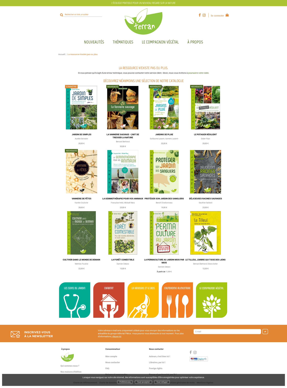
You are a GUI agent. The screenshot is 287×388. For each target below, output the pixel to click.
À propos (195, 41)
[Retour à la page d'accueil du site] (143, 21)
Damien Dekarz (123, 264)
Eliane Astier (213, 264)
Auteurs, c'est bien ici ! (159, 356)
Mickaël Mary (129, 203)
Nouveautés (94, 41)
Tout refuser (162, 382)
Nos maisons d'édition (71, 372)
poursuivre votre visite (198, 73)
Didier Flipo (205, 139)
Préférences (124, 382)
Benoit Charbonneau (164, 203)
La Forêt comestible (122, 259)
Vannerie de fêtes (81, 198)
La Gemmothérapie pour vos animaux (122, 198)
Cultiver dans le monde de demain (81, 259)
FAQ (107, 368)
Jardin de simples (81, 134)
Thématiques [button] (123, 41)
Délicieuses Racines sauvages (205, 198)
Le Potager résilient (205, 134)
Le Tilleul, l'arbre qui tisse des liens (205, 259)
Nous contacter (112, 362)
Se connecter (217, 15)
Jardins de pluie (164, 134)
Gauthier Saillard (205, 203)
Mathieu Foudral (81, 264)
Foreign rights (155, 368)
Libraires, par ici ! (157, 362)
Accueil (61, 54)
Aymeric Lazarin (171, 139)
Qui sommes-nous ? (70, 366)
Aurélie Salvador (81, 139)
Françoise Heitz (117, 203)
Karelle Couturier (81, 203)
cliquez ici (116, 336)
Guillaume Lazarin (157, 139)
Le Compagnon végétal (160, 41)
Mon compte (111, 356)
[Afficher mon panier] (226, 15)
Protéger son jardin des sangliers (164, 198)
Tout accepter (143, 382)
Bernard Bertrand (123, 142)
